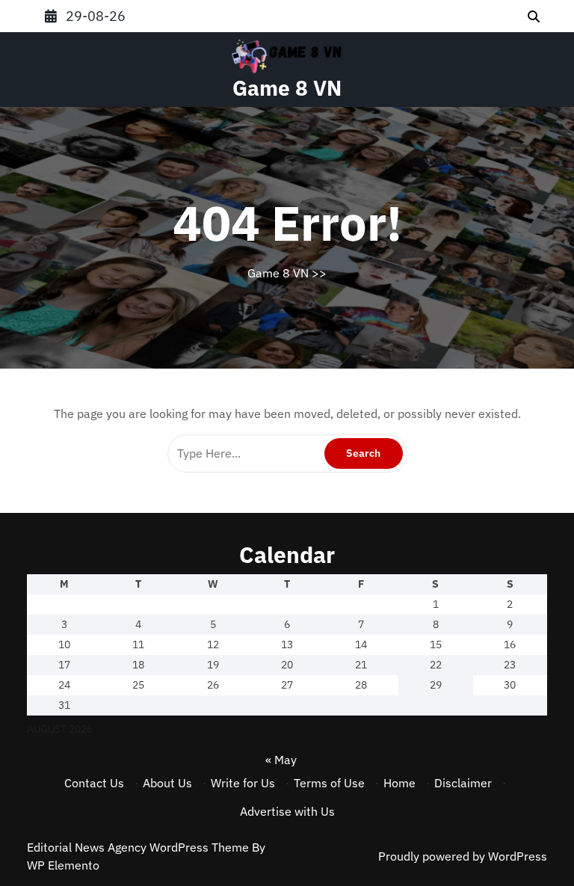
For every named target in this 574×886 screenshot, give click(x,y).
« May (281, 759)
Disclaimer (463, 782)
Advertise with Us (287, 811)
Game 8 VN (287, 88)
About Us (167, 782)
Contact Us (94, 782)
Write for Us (243, 782)
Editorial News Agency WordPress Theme (139, 847)
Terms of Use (329, 782)
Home (399, 782)
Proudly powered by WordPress (462, 856)
